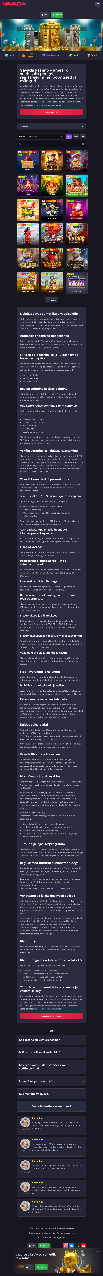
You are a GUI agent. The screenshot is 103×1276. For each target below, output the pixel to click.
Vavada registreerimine (51, 1016)
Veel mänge (51, 300)
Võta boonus (51, 112)
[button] (3, 35)
